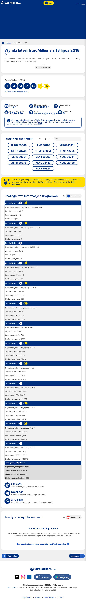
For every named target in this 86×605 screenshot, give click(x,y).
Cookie (37, 597)
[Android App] (62, 577)
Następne (75, 556)
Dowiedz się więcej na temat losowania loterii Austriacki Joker (41, 544)
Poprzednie (12, 556)
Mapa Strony (49, 597)
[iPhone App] (42, 577)
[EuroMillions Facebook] (29, 577)
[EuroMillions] (11, 4)
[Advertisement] (43, 23)
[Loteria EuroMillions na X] (17, 577)
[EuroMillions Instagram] (23, 577)
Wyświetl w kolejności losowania (16, 92)
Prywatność (27, 597)
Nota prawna (12, 587)
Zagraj (50, 3)
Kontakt (60, 597)
